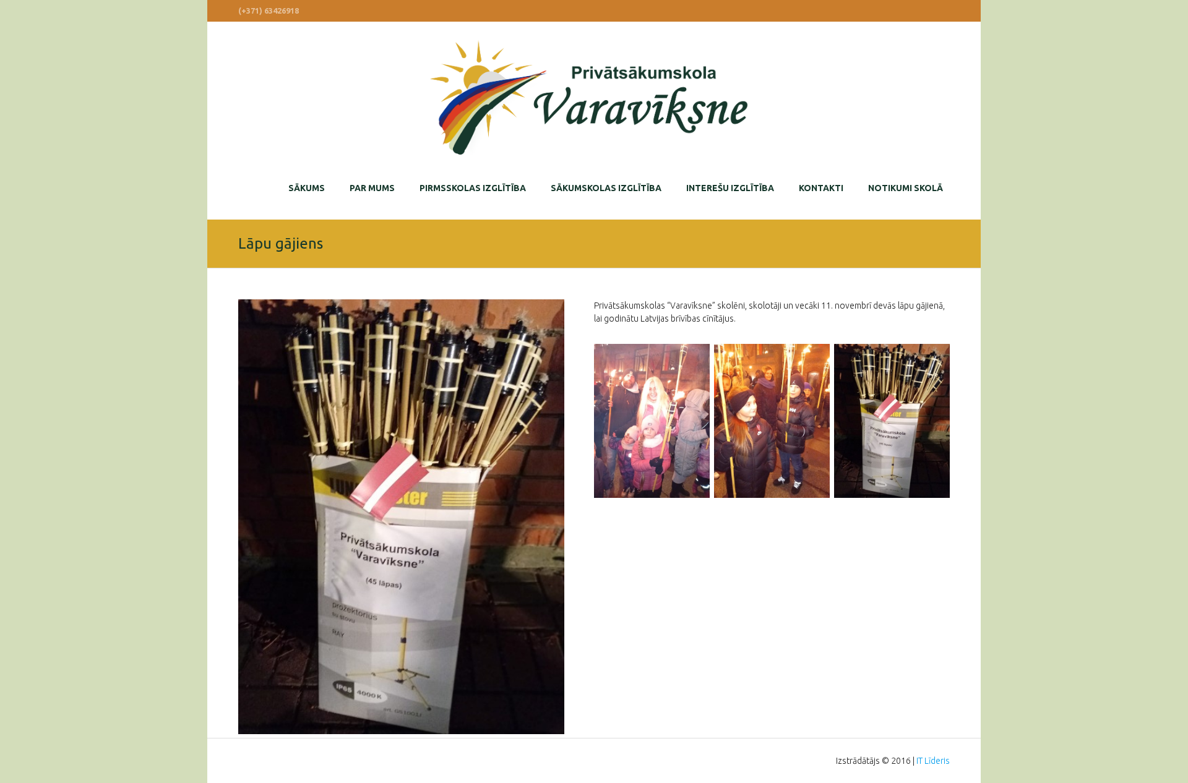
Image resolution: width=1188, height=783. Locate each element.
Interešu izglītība (730, 188)
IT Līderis (933, 761)
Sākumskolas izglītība (606, 188)
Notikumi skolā (905, 188)
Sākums (306, 188)
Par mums (372, 188)
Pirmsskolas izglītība (473, 188)
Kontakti (821, 188)
